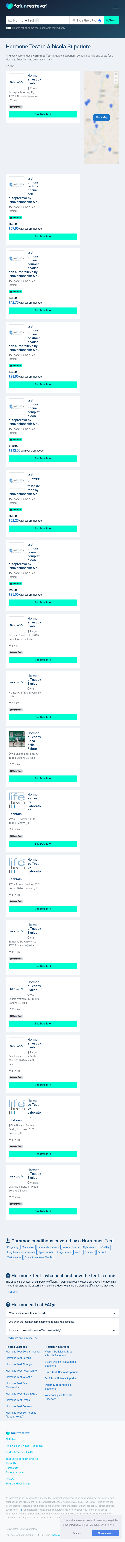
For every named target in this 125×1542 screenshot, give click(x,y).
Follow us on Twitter (17, 1445)
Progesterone (64, 1252)
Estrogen (89, 1252)
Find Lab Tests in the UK (20, 1452)
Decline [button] (77, 1533)
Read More (12, 1292)
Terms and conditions (18, 1483)
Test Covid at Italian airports (22, 1458)
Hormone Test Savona (18, 1357)
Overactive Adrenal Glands (38, 1257)
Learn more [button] (107, 1524)
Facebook (37, 1445)
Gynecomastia (46, 1252)
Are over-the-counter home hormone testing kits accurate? (42, 1321)
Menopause (28, 1247)
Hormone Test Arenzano (19, 1406)
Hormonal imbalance (48, 1247)
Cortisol (102, 1252)
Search (113, 20)
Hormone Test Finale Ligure (21, 1393)
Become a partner (16, 1472)
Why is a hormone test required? (27, 1313)
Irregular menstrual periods (21, 1252)
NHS (20, 1509)
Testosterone (14, 1257)
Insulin (78, 1252)
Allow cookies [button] (105, 1533)
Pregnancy (12, 1247)
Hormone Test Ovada (18, 1400)
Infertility (104, 1247)
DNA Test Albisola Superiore (61, 1378)
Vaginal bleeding (71, 1247)
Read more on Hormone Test (22, 1338)
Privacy (10, 1479)
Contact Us (12, 1467)
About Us (11, 1463)
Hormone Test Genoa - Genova (23, 1351)
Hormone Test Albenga (19, 1364)
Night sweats (90, 1247)
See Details (42, 114)
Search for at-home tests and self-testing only (38, 27)
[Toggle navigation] (115, 6)
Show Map (102, 117)
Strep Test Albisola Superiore (61, 1372)
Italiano (12, 1439)
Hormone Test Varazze (19, 1377)
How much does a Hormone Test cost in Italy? (35, 1330)
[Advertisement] (43, 148)
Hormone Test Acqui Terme (21, 1370)
